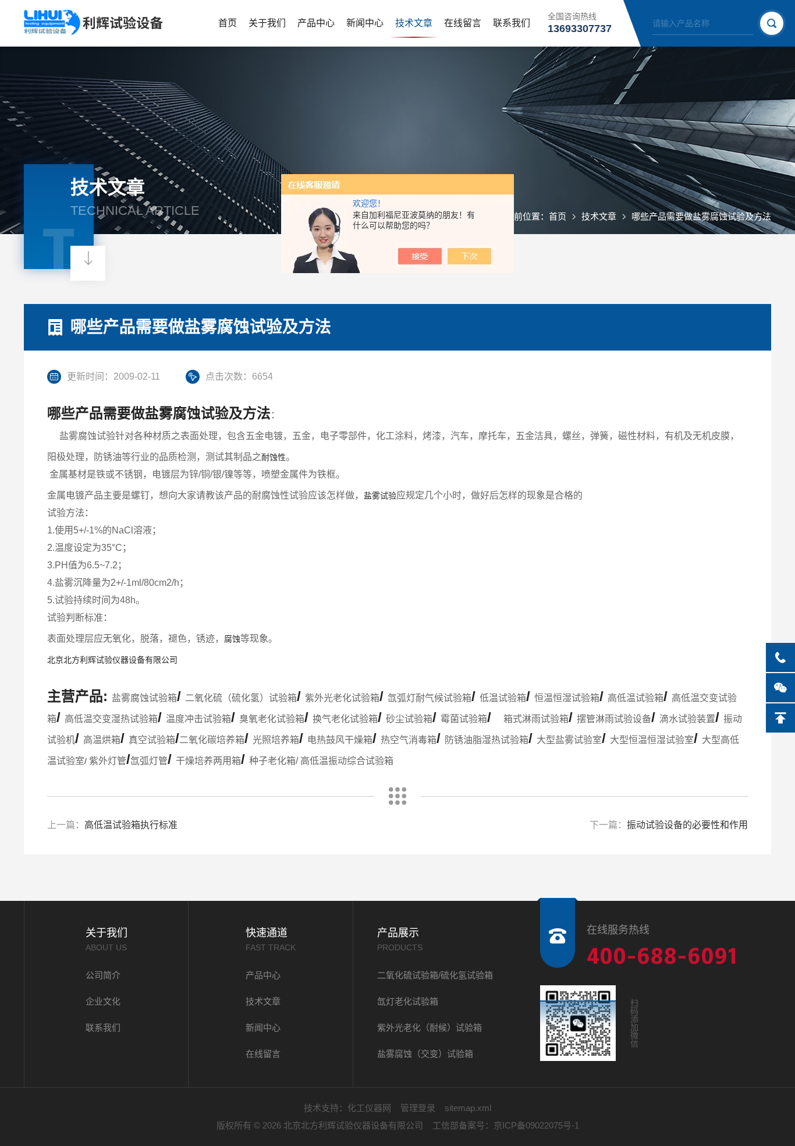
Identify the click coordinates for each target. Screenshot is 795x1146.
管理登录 (417, 1108)
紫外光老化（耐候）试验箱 (429, 1027)
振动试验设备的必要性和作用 (687, 825)
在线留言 (462, 23)
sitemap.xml (468, 1108)
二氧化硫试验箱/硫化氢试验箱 (435, 975)
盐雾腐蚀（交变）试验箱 (425, 1054)
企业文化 (103, 1001)
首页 (227, 23)
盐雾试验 (380, 495)
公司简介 (103, 975)
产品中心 (316, 23)
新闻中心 (365, 23)
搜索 (771, 23)
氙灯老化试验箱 (407, 1001)
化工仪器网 (369, 1108)
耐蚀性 (273, 457)
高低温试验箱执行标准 (131, 825)
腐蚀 (232, 638)
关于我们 (267, 23)
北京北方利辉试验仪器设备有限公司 (112, 659)
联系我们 (511, 23)
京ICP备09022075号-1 (536, 1125)
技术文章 (413, 23)
